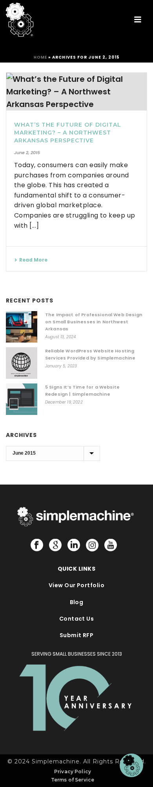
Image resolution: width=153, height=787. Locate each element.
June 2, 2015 (27, 152)
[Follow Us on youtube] (110, 545)
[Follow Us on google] (55, 545)
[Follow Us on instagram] (92, 545)
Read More (33, 259)
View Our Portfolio (77, 585)
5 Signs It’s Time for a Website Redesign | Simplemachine (82, 390)
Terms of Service (73, 780)
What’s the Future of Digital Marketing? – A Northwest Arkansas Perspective (67, 132)
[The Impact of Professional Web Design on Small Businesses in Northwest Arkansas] (21, 327)
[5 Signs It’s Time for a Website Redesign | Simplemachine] (21, 399)
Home (40, 57)
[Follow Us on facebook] (37, 545)
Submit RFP (77, 635)
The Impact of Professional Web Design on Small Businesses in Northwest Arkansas (93, 321)
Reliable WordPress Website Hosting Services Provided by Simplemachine (90, 354)
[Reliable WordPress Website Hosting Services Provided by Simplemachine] (21, 363)
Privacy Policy (72, 771)
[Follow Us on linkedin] (73, 545)
